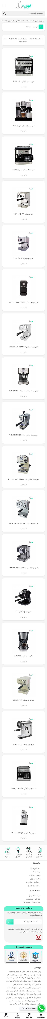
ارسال (10, 921)
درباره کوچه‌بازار (35, 868)
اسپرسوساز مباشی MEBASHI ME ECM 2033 (23, 567)
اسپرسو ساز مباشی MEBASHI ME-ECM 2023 (23, 346)
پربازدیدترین (23, 38)
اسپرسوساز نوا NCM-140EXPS (23, 258)
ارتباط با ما (36, 872)
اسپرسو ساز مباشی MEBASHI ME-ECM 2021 (23, 391)
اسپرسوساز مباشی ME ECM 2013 (23, 700)
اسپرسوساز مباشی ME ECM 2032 (23, 744)
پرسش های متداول (33, 885)
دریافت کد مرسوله (34, 895)
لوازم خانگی (20, 21)
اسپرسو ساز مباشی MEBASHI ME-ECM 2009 (23, 523)
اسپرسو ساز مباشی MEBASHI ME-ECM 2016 (23, 435)
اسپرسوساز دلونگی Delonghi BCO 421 (23, 788)
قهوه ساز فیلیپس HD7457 (23, 656)
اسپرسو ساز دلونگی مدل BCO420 (23, 81)
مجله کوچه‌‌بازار (35, 878)
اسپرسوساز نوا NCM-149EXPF (23, 214)
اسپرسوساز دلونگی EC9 (23, 612)
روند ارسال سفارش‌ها (33, 882)
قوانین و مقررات (34, 875)
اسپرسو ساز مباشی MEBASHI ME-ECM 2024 (23, 302)
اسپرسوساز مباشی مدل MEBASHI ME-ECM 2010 (23, 479)
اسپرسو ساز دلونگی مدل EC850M (23, 125)
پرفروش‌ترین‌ (13, 38)
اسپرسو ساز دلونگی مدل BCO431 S (23, 170)
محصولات (29, 21)
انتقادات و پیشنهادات (33, 899)
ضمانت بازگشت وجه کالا (31, 902)
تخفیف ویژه (23, 41)
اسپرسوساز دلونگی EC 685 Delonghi (23, 832)
